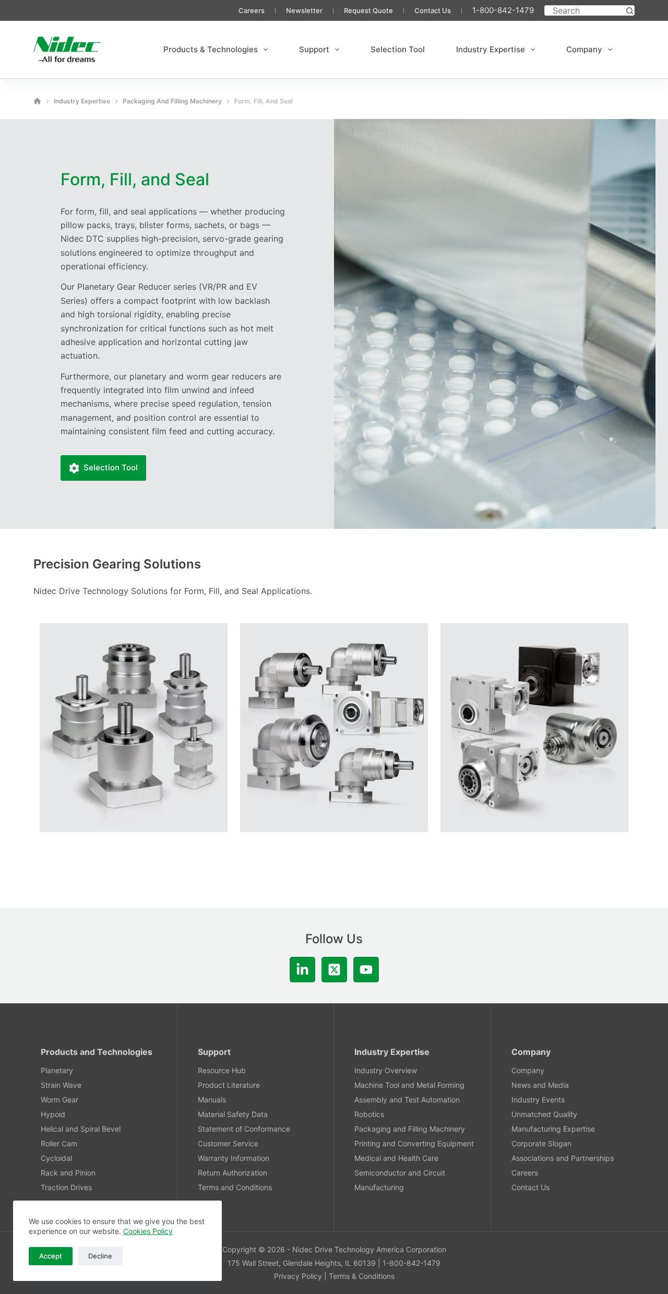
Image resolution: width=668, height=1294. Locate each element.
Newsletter (304, 10)
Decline (100, 1256)
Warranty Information (233, 1158)
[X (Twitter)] (334, 969)
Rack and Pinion (68, 1172)
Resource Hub (222, 1070)
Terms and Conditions (235, 1187)
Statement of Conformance (244, 1128)
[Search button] (629, 10)
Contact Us (432, 10)
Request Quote (368, 10)
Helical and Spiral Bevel (81, 1128)
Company (584, 49)
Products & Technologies (210, 49)
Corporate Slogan (541, 1143)
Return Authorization (232, 1172)
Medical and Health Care (396, 1158)
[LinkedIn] (302, 969)
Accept (50, 1256)
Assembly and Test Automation (407, 1099)
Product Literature (229, 1085)
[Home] (37, 101)
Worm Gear (59, 1099)
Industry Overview (385, 1070)
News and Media (540, 1085)
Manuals (212, 1099)
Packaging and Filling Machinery (409, 1128)
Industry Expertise (490, 49)
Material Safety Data (233, 1114)
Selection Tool (398, 49)
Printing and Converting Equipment (414, 1143)
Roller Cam (59, 1143)
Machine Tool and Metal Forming (409, 1085)
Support (314, 49)
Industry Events (538, 1099)
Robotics (369, 1114)
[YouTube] (366, 969)
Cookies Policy (148, 1231)
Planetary (57, 1070)
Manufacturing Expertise (553, 1128)
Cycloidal (56, 1158)
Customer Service (228, 1143)
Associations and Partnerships (562, 1158)
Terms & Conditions (362, 1276)
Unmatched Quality (544, 1114)
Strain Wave (61, 1085)
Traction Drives (66, 1187)
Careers (251, 10)
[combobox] (585, 10)
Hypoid (53, 1114)
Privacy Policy (298, 1276)
